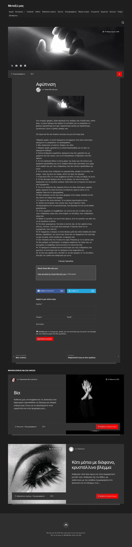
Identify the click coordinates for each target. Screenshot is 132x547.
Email (69, 317)
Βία (17, 392)
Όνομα (39, 317)
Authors (37, 12)
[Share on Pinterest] (21, 65)
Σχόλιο (39, 304)
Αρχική (11, 12)
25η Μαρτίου (13, 15)
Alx (80, 535)
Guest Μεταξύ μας (51, 89)
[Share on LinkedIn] (25, 65)
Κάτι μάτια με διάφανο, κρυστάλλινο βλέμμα (93, 465)
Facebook (30, 12)
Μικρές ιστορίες (84, 12)
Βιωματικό (104, 12)
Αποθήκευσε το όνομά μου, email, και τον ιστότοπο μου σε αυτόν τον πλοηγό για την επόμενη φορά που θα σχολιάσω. (66, 333)
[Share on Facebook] (16, 65)
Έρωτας (60, 12)
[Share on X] (12, 65)
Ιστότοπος (40, 324)
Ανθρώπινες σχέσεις (49, 12)
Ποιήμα (120, 12)
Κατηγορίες (19, 12)
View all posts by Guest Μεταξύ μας (52, 274)
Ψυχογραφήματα (71, 12)
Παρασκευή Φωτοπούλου (28, 379)
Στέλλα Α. (81, 449)
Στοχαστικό (95, 12)
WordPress (67, 535)
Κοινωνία (113, 12)
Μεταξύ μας (16, 5)
